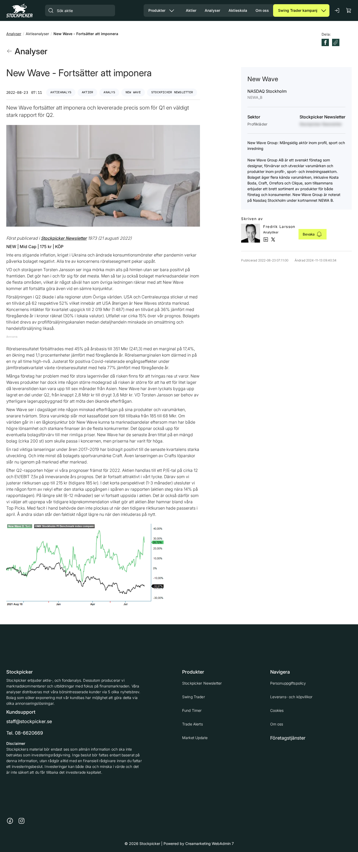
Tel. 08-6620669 (24, 733)
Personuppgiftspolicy (288, 683)
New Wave (133, 92)
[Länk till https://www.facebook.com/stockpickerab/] (10, 821)
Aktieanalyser (37, 33)
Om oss (276, 724)
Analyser (13, 33)
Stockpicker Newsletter (172, 92)
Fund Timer (192, 710)
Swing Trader (193, 697)
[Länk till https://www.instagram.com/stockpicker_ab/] (21, 821)
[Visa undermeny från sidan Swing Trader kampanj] (323, 10)
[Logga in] (337, 10)
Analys (109, 92)
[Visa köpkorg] (349, 10)
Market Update (195, 737)
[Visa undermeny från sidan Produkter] (171, 10)
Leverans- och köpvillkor (291, 697)
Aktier (87, 92)
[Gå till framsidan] (19, 10)
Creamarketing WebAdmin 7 (209, 843)
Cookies (277, 710)
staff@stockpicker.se (29, 721)
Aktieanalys (60, 92)
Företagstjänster (288, 738)
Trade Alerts (192, 724)
